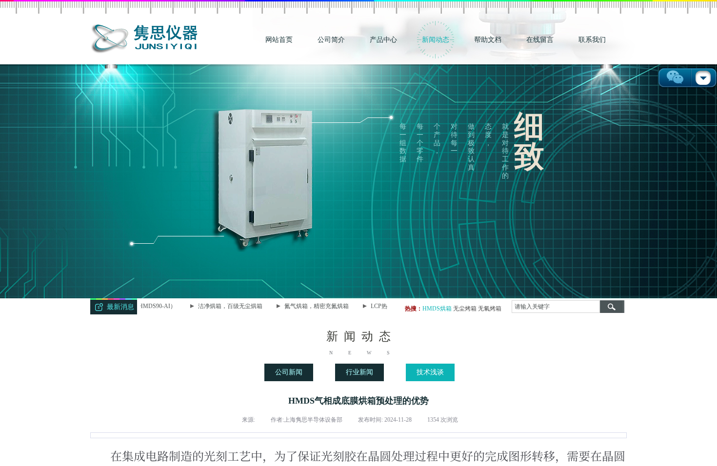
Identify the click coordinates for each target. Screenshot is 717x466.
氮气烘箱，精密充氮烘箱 (308, 306)
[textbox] (556, 306)
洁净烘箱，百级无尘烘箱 (221, 306)
